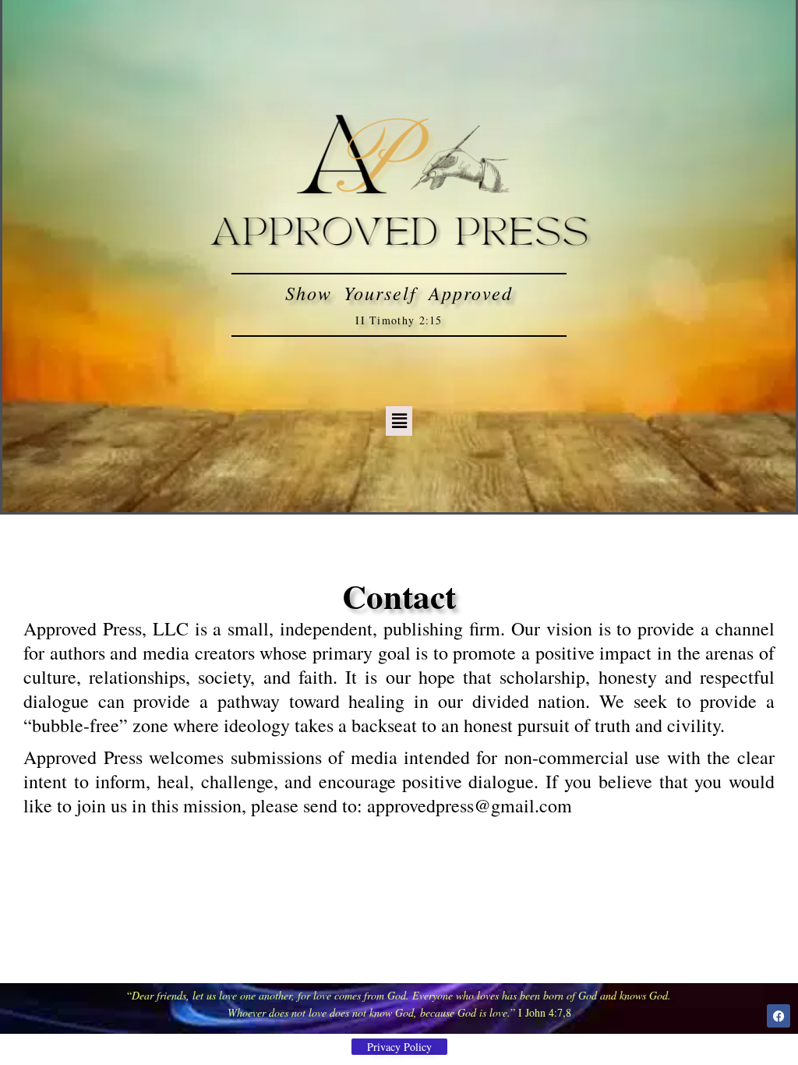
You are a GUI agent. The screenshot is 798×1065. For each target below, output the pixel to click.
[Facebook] (778, 1016)
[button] (399, 420)
